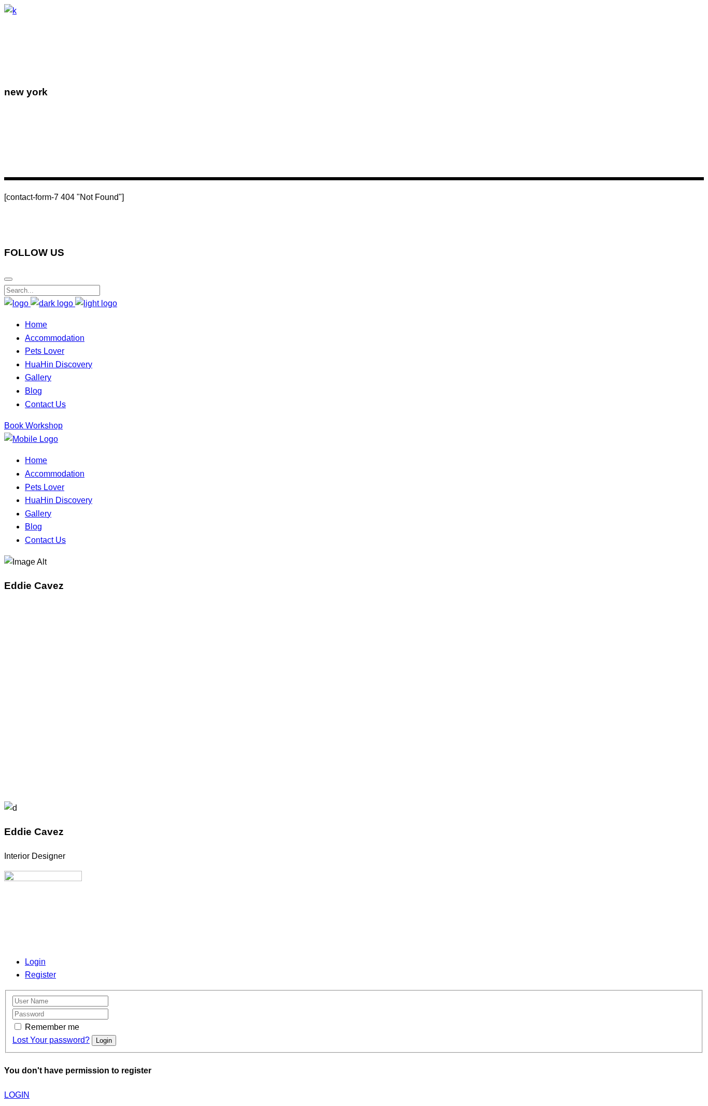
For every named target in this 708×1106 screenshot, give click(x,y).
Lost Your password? (51, 1040)
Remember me (52, 1027)
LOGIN (17, 1094)
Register (40, 974)
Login (35, 961)
